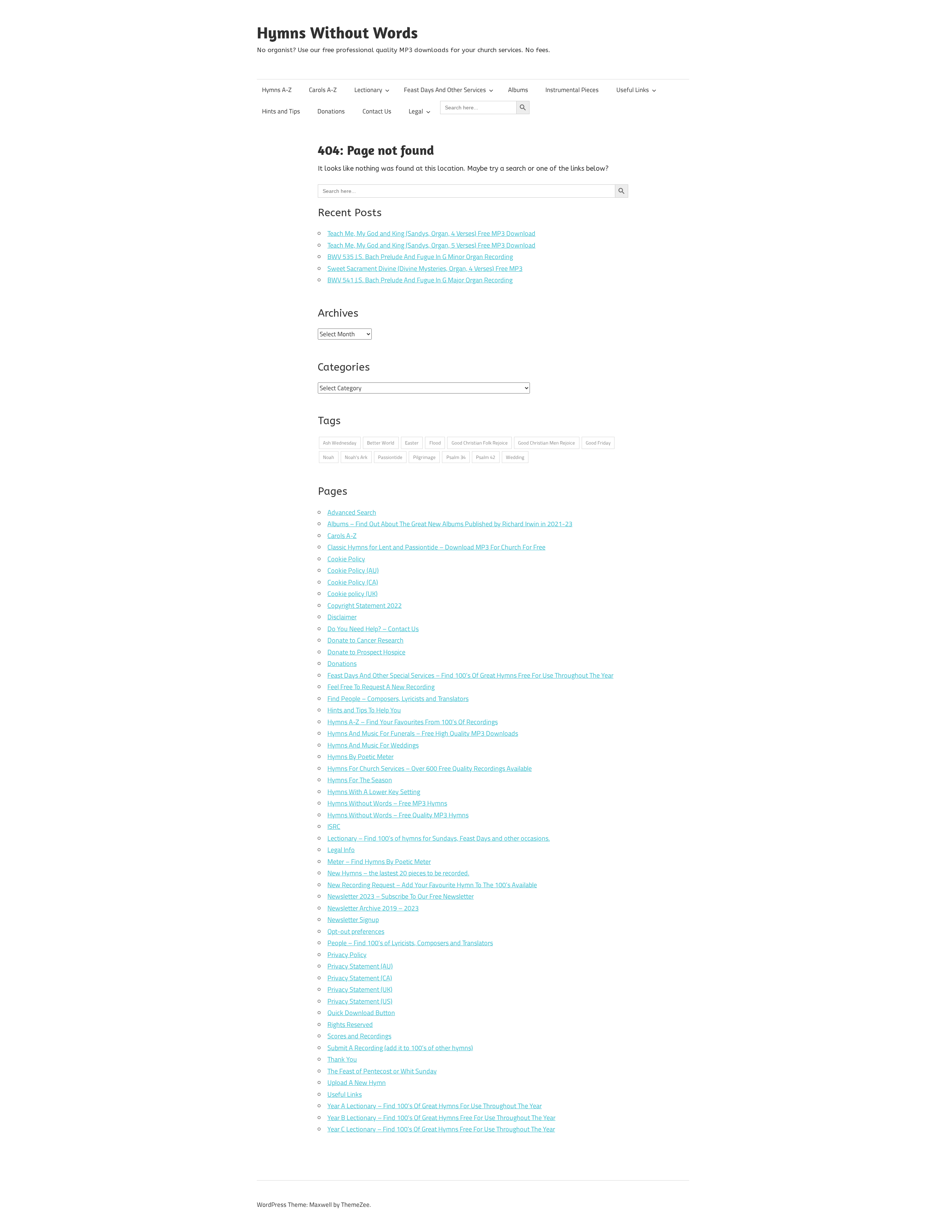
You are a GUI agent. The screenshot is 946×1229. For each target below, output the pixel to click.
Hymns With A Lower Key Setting (373, 792)
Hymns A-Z (277, 90)
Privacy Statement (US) (359, 1001)
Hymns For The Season (359, 780)
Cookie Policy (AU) (353, 570)
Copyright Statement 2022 (364, 605)
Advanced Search (351, 512)
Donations (331, 111)
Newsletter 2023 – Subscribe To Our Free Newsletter (400, 896)
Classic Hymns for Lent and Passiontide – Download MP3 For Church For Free (436, 547)
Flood (435, 442)
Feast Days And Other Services (445, 90)
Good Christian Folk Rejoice (480, 442)
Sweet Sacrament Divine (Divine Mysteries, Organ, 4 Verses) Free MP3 (425, 268)
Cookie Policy (346, 559)
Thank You (342, 1059)
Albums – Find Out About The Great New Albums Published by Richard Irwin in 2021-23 (449, 524)
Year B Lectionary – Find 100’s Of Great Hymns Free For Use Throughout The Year (441, 1118)
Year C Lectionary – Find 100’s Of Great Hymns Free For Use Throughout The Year (441, 1129)
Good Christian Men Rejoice (546, 442)
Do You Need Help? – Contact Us (373, 629)
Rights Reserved (350, 1024)
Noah (328, 457)
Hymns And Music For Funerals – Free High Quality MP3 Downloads (422, 733)
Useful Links (632, 90)
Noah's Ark (356, 457)
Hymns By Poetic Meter (360, 757)
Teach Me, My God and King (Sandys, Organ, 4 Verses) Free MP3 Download (431, 233)
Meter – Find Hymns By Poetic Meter (379, 862)
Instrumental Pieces (572, 90)
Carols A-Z (323, 90)
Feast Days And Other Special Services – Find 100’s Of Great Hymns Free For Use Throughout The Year (470, 675)
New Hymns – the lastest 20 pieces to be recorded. (398, 873)
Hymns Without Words (337, 32)
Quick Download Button (361, 1013)
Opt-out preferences (355, 931)
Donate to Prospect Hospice (366, 652)
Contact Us (377, 111)
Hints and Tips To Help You (364, 710)
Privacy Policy (347, 955)
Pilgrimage (424, 457)
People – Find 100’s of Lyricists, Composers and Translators (410, 943)
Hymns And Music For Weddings (373, 745)
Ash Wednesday (339, 442)
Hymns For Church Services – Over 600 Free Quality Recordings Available (429, 768)
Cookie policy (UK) (352, 594)
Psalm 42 (485, 457)
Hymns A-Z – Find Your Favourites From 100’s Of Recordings (412, 722)
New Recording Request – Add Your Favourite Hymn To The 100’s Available (432, 885)
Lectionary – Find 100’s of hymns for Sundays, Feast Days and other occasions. (438, 838)
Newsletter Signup (353, 920)
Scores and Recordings (359, 1036)
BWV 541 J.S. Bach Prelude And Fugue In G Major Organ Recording (420, 280)
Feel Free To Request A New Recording (381, 687)
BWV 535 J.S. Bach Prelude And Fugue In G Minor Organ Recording (420, 257)
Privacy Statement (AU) (360, 966)
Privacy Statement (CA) (359, 978)
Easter (412, 442)
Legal (416, 111)
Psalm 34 (456, 457)
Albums (518, 90)
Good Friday (598, 442)
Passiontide (390, 457)
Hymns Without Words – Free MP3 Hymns (387, 803)
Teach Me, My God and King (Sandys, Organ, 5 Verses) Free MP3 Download (431, 245)
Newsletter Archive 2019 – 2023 (373, 908)
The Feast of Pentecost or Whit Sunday (382, 1071)
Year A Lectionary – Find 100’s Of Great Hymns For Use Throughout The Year (434, 1106)
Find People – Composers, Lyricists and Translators (398, 699)
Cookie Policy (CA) (352, 582)
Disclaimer (342, 617)
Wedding (515, 457)
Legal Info (341, 850)
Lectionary (368, 90)
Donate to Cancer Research (365, 640)
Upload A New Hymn (356, 1082)
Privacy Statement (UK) (359, 989)
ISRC (333, 826)
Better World (380, 442)
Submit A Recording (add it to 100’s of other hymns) (400, 1048)
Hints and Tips (281, 111)
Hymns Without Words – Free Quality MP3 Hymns (398, 815)
